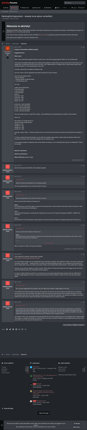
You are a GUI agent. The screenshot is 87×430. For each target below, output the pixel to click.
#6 (83, 254)
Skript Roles (36, 366)
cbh (28, 372)
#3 (83, 176)
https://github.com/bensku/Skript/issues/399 (27, 258)
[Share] (81, 47)
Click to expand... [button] (49, 242)
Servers (35, 380)
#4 (83, 191)
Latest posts (36, 363)
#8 (83, 302)
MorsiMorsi (6, 18)
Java (34, 371)
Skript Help (36, 397)
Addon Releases (37, 387)
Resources (15, 32)
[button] (30, 8)
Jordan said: (19, 179)
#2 (83, 165)
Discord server (43, 34)
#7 (83, 282)
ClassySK (37, 383)
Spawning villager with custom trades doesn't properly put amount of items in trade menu (43, 392)
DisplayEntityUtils (39, 400)
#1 (83, 47)
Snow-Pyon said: (20, 305)
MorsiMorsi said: (20, 195)
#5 (83, 225)
